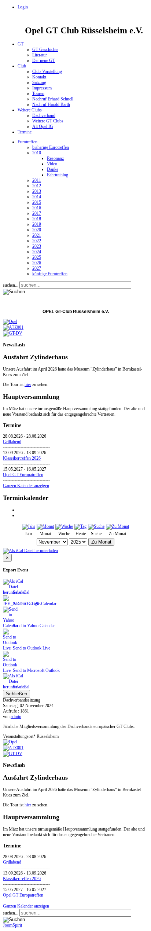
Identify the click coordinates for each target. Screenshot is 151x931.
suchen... (10, 285)
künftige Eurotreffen (49, 273)
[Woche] (64, 526)
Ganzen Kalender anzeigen (26, 485)
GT (20, 44)
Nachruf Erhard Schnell (52, 99)
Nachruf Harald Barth (51, 104)
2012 (36, 185)
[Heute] (80, 526)
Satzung (39, 82)
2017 (36, 213)
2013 (36, 191)
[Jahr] (28, 526)
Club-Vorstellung (47, 71)
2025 (36, 257)
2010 (36, 152)
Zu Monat (101, 542)
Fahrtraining (57, 174)
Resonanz (55, 158)
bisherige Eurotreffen (50, 147)
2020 (36, 229)
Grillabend (12, 441)
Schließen (16, 693)
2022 (36, 240)
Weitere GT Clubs (47, 121)
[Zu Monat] (117, 526)
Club (22, 66)
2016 (36, 207)
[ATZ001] (13, 327)
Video (52, 163)
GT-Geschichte (45, 49)
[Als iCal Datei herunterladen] (30, 549)
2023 (36, 246)
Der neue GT (43, 60)
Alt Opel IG (42, 126)
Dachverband (43, 115)
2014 (36, 196)
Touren (38, 93)
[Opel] (10, 321)
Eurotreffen (27, 141)
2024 (36, 251)
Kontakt (39, 77)
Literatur (39, 55)
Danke (52, 169)
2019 (36, 224)
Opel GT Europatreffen (23, 474)
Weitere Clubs (30, 110)
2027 (36, 268)
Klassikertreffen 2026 (22, 458)
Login (23, 7)
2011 (36, 180)
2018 (36, 218)
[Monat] (45, 526)
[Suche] (96, 526)
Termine (25, 132)
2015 (36, 202)
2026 (36, 262)
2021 (36, 235)
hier (28, 384)
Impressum (42, 88)
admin (16, 716)
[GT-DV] (12, 333)
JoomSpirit (12, 925)
